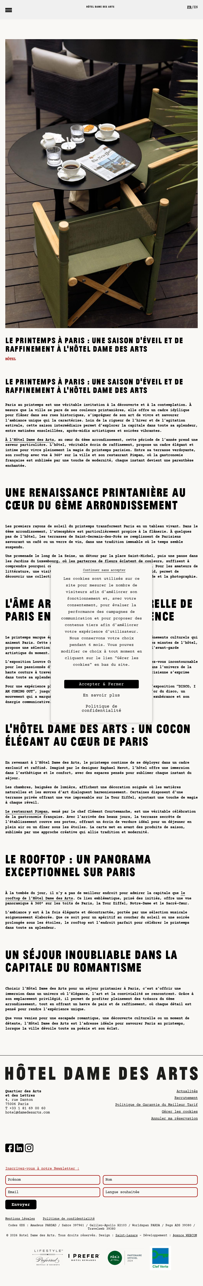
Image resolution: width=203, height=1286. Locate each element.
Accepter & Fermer (101, 684)
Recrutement (186, 1098)
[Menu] (9, 9)
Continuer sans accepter (104, 570)
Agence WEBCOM (185, 1235)
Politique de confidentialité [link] (101, 708)
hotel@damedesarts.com (27, 1113)
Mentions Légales (20, 1219)
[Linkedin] (19, 1148)
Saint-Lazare (127, 1235)
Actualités (187, 1091)
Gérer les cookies (180, 1112)
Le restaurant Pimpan (26, 812)
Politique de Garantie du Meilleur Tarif (156, 1105)
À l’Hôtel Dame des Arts (29, 440)
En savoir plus (101, 695)
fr (189, 7)
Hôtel (10, 359)
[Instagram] (29, 1148)
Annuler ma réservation (174, 1119)
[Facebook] (9, 1148)
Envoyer (21, 1204)
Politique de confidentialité (69, 1219)
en (195, 7)
